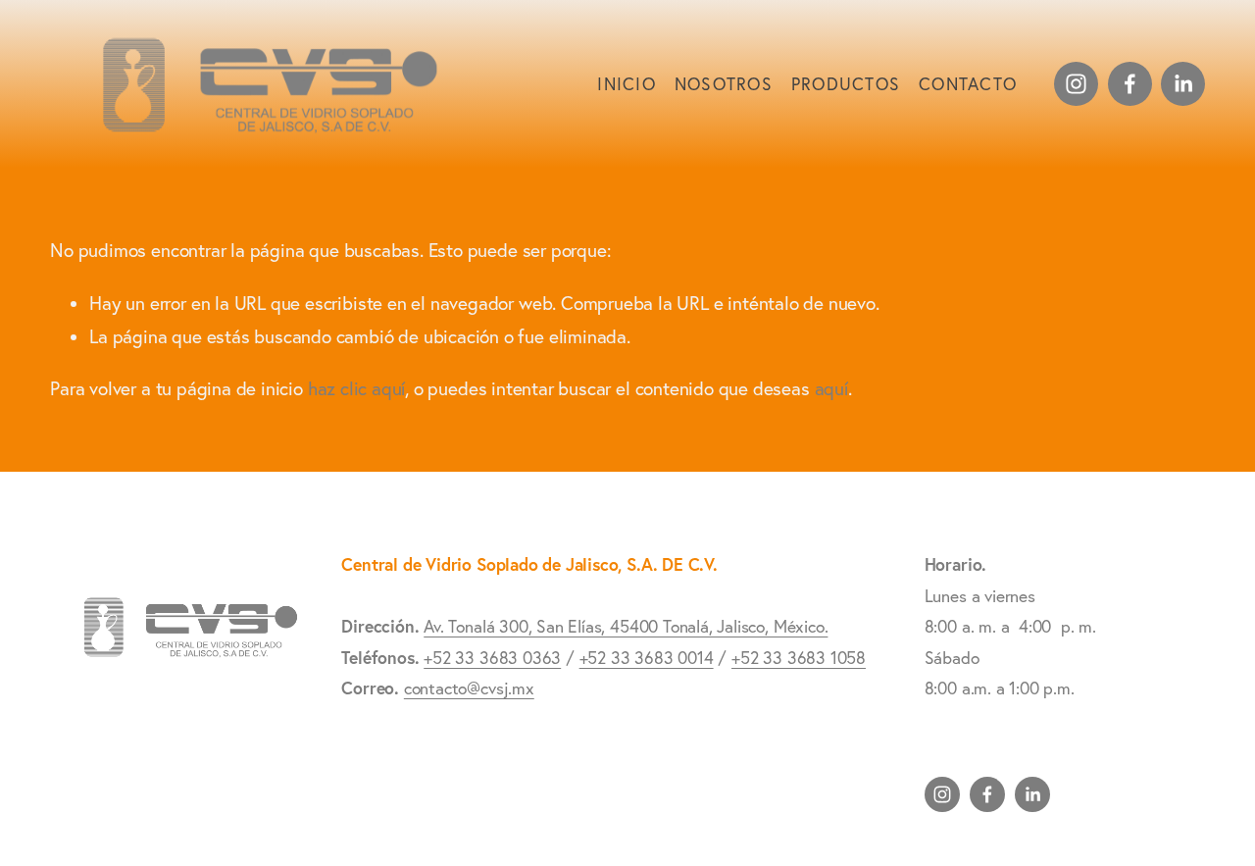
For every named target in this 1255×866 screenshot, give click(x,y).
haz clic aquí (357, 388)
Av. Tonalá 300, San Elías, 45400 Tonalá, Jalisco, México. (626, 626)
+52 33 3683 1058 (798, 657)
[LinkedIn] (1183, 84)
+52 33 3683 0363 (492, 657)
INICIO (626, 84)
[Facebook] (1130, 84)
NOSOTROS (724, 84)
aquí (831, 388)
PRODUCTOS (845, 84)
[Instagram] (1076, 84)
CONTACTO (968, 84)
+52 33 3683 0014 (646, 657)
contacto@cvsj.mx (469, 688)
